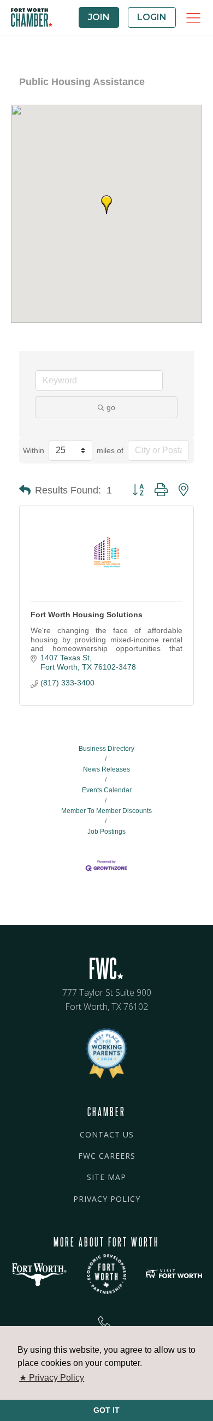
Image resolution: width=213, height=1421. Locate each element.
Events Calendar (107, 790)
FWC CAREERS (106, 1156)
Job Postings (106, 831)
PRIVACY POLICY (106, 1199)
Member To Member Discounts (106, 811)
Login (152, 17)
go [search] (110, 407)
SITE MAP (106, 1177)
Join (99, 17)
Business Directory (106, 748)
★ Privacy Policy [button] (51, 1377)
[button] (106, 204)
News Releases (106, 769)
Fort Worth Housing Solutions (87, 614)
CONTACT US (107, 1134)
